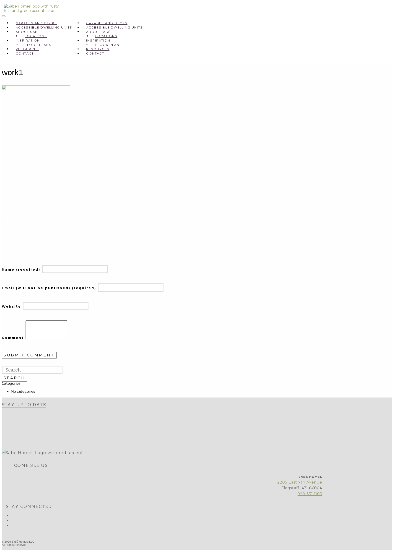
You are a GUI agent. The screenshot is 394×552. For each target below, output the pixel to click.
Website (12, 306)
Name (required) (22, 269)
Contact (25, 53)
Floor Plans (38, 45)
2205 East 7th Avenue (299, 482)
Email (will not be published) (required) (50, 288)
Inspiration (28, 40)
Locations (36, 36)
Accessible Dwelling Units (44, 27)
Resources (27, 49)
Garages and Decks (36, 23)
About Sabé (28, 32)
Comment (14, 338)
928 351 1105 (310, 494)
